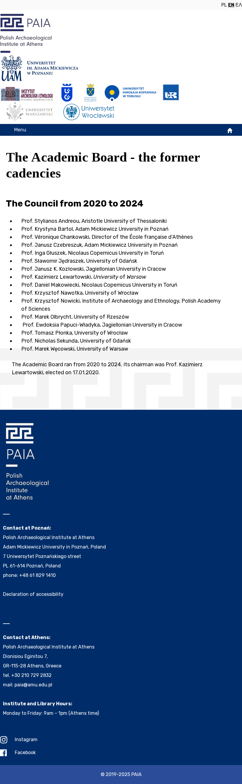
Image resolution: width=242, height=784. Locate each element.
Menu (20, 130)
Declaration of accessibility (33, 594)
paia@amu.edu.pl (33, 685)
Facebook (25, 752)
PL (224, 5)
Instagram (26, 739)
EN (231, 5)
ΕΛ (239, 5)
